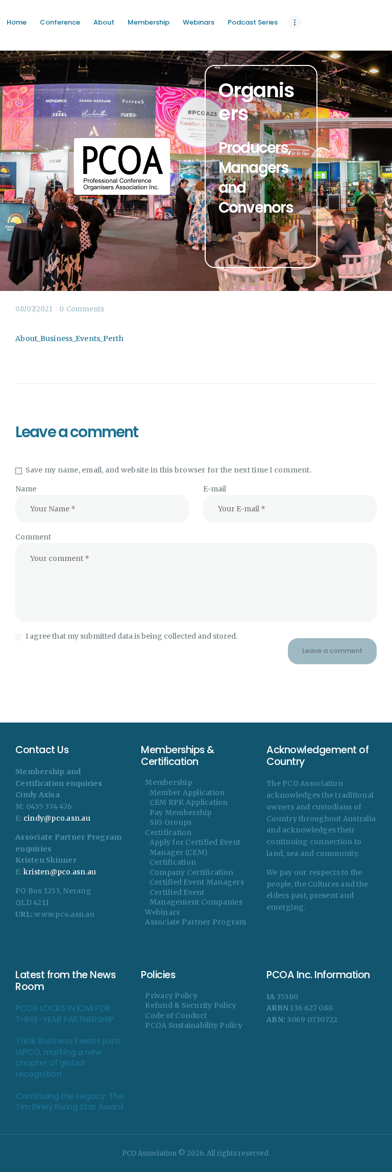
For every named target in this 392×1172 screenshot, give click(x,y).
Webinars (162, 912)
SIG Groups (171, 822)
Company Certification (191, 872)
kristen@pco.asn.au (59, 871)
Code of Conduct (176, 1015)
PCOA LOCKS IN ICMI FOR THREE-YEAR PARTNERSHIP (64, 1014)
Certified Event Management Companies (196, 897)
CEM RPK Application (189, 802)
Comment (33, 537)
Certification (168, 832)
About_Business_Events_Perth (69, 338)
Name (25, 488)
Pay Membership (181, 812)
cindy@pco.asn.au (56, 818)
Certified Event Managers (197, 882)
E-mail (214, 488)
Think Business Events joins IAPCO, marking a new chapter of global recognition (68, 1057)
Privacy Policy (171, 995)
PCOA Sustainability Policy (193, 1025)
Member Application (187, 792)
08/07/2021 (33, 309)
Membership (168, 782)
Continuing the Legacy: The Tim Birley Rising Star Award (69, 1102)
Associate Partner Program (195, 922)
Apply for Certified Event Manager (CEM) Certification (195, 852)
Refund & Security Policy (190, 1005)
